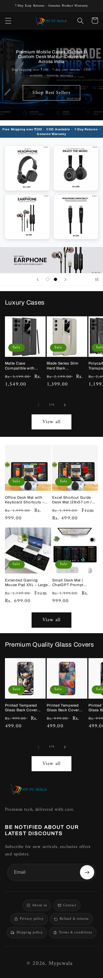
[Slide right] (65, 405)
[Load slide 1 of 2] (47, 279)
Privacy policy (32, 919)
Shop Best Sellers (51, 92)
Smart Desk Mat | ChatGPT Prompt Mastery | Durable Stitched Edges (68, 582)
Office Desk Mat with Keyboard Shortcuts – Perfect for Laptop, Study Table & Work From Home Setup (28, 500)
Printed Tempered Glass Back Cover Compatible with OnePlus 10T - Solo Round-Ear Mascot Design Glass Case (23, 708)
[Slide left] (38, 405)
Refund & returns (74, 919)
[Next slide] (65, 279)
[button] (8, 20)
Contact (69, 905)
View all (51, 422)
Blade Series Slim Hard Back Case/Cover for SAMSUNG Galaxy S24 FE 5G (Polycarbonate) (63, 366)
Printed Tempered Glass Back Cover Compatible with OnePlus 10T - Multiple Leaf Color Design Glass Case (64, 708)
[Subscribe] (87, 872)
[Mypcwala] (28, 789)
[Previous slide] (38, 279)
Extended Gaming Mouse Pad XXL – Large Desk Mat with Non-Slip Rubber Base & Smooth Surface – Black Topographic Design (26, 582)
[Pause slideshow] (97, 279)
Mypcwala (61, 963)
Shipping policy (29, 932)
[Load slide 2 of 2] (55, 279)
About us (39, 905)
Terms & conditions (75, 932)
